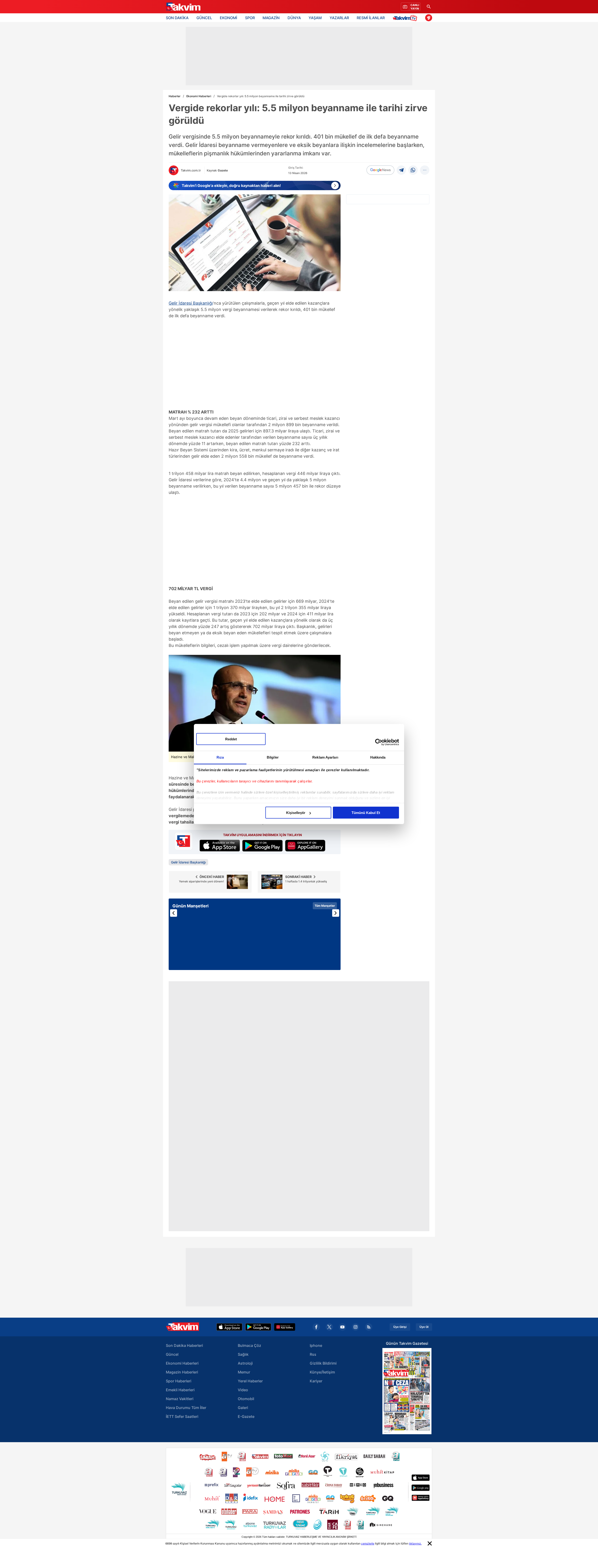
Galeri (243, 1407)
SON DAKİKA (177, 17)
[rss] (368, 1327)
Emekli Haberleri (180, 1389)
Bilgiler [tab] (273, 757)
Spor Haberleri (178, 1381)
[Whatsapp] (413, 170)
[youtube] (342, 1327)
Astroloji (245, 1363)
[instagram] (355, 1327)
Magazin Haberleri (182, 1372)
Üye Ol (424, 1327)
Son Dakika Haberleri (184, 1345)
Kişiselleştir (295, 813)
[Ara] (428, 6)
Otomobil (246, 1398)
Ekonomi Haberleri (198, 96)
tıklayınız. (415, 1543)
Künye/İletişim (322, 1372)
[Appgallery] (284, 1327)
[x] (329, 1327)
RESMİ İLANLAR (371, 17)
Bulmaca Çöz (249, 1345)
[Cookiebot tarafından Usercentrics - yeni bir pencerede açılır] (378, 741)
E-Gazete (246, 1416)
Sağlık (243, 1354)
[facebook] (316, 1327)
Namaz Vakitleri (179, 1398)
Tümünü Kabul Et (366, 813)
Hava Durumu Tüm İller (186, 1407)
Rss (313, 1354)
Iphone (316, 1345)
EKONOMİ (228, 17)
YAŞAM (315, 17)
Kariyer (316, 1381)
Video (243, 1389)
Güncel (172, 1354)
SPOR (250, 17)
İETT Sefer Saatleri (182, 1416)
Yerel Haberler (250, 1381)
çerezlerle (367, 1543)
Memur (244, 1372)
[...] (424, 170)
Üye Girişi (399, 1327)
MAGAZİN (271, 17)
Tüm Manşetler (325, 905)
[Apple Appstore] (229, 1327)
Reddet (231, 739)
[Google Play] (258, 1327)
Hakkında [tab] (378, 757)
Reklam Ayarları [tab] (325, 757)
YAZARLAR (339, 17)
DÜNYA (294, 17)
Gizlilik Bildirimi (323, 1363)
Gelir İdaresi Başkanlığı (191, 303)
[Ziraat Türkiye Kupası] (428, 17)
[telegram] (401, 170)
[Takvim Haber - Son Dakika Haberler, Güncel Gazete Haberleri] (182, 7)
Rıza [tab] (220, 757)
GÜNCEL (204, 17)
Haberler (175, 96)
